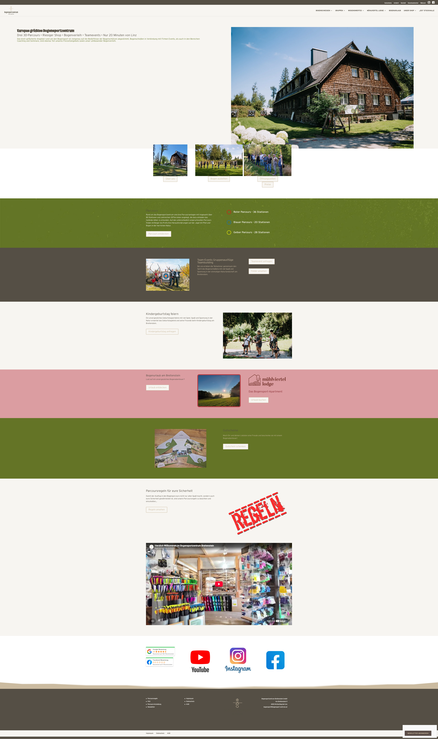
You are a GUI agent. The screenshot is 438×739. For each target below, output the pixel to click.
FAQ (149, 701)
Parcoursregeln (153, 698)
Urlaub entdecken (158, 387)
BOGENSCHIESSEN (323, 10)
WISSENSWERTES (355, 10)
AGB (187, 704)
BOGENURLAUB (395, 10)
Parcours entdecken (159, 234)
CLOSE (434, 728)
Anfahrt (396, 3)
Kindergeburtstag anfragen (162, 332)
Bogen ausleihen (219, 179)
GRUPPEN (339, 10)
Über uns (170, 179)
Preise (268, 184)
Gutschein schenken (236, 446)
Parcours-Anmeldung (154, 704)
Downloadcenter (413, 3)
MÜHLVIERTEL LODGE (375, 10)
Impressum (189, 698)
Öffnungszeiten (267, 179)
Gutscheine (388, 3)
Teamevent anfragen (261, 261)
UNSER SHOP (409, 10)
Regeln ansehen (157, 510)
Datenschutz (190, 701)
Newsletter (151, 707)
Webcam (423, 3)
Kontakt (403, 3)
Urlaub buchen (258, 400)
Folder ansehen (259, 271)
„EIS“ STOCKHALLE (426, 10)
